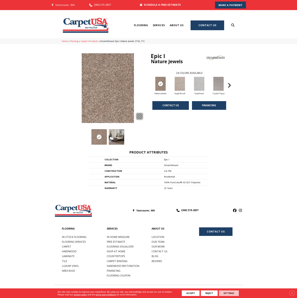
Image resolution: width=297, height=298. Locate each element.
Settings (229, 293)
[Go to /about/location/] (67, 5)
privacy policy (80, 294)
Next (144, 135)
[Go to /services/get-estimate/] (173, 5)
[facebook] (234, 211)
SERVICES (112, 228)
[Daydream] (199, 84)
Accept (190, 293)
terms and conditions (106, 294)
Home (65, 41)
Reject (209, 293)
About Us (177, 25)
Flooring (141, 25)
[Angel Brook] (180, 84)
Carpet (84, 41)
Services (159, 25)
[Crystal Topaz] (219, 84)
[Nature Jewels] (161, 84)
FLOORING (68, 228)
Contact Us (207, 25)
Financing (209, 105)
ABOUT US (158, 228)
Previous (70, 135)
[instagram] (239, 211)
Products (93, 41)
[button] (230, 5)
